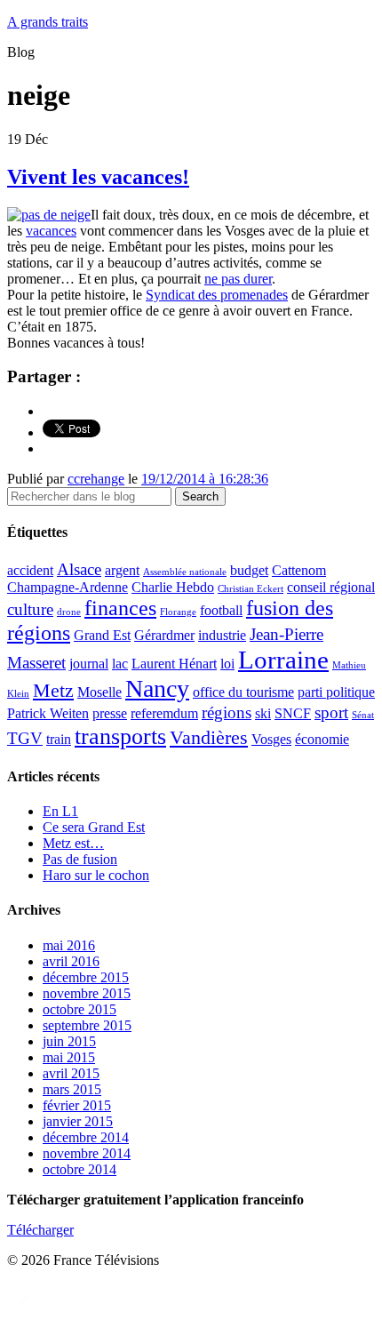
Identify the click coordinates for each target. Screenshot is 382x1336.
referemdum (164, 713)
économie (322, 739)
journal (88, 663)
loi (227, 663)
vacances (51, 230)
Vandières (209, 737)
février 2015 (77, 1105)
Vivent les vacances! (98, 176)
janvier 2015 (78, 1121)
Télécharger (40, 1229)
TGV (25, 738)
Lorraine (283, 659)
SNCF (293, 713)
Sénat (363, 715)
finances (120, 608)
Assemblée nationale (185, 572)
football (221, 610)
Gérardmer (164, 635)
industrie (222, 635)
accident (30, 570)
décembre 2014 (86, 1137)
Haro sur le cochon (96, 875)
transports (120, 736)
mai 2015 (69, 1057)
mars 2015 (72, 1089)
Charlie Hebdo (172, 587)
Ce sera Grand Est (94, 827)
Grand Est (102, 635)
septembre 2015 (87, 1025)
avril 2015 (71, 1073)
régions (226, 712)
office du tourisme (243, 692)
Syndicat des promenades (217, 294)
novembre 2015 (87, 993)
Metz (53, 690)
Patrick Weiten (48, 713)
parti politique (336, 692)
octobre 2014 (79, 1169)
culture (30, 609)
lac (120, 663)
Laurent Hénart (174, 663)
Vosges (271, 739)
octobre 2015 (79, 1009)
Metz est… (73, 843)
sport (331, 712)
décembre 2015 (86, 977)
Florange (178, 612)
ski (263, 713)
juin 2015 (69, 1041)
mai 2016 (69, 945)
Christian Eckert (250, 589)
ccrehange (96, 478)
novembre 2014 (87, 1153)
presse (109, 713)
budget (249, 570)
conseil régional (331, 587)
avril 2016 (71, 961)
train (58, 739)
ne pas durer (238, 278)
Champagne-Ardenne (67, 587)
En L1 (60, 811)
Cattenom (299, 570)
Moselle (99, 692)
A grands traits (47, 21)
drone (69, 612)
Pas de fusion (80, 859)
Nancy (157, 688)
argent (122, 570)
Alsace (79, 569)
